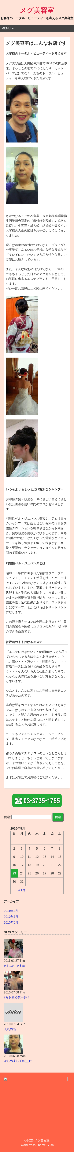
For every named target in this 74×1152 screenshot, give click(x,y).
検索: (7, 817)
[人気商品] (37, 1012)
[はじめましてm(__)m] (37, 1044)
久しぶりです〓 (14, 965)
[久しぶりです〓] (37, 948)
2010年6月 (11, 922)
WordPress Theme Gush (37, 1145)
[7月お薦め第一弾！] (37, 980)
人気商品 (10, 1029)
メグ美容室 (37, 10)
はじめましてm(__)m (18, 1060)
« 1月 (21, 890)
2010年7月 (11, 916)
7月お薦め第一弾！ (17, 997)
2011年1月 (11, 910)
